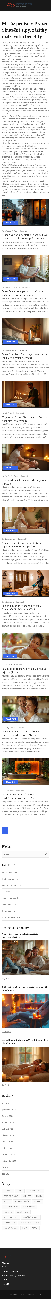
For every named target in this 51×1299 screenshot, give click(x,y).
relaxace (8, 1191)
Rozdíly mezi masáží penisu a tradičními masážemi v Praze (20, 796)
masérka (8, 1212)
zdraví (35, 1228)
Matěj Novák (9, 413)
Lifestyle (6, 891)
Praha (19, 1191)
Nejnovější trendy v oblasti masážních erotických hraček (20, 935)
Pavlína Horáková (11, 476)
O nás (4, 1267)
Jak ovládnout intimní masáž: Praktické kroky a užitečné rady (25, 1042)
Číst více (26, 958)
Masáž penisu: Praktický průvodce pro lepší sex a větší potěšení (25, 356)
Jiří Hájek (8, 665)
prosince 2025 (8, 1154)
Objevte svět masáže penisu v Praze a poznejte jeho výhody (24, 418)
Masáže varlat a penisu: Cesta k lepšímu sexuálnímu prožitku (21, 544)
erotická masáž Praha (29, 1223)
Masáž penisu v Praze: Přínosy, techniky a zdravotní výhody (20, 733)
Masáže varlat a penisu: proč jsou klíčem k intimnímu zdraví (22, 293)
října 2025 (6, 1167)
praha (39, 1196)
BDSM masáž (9, 1223)
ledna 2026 (7, 1148)
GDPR (4, 1279)
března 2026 (8, 1135)
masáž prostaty (11, 1217)
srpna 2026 (7, 1103)
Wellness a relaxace (11, 885)
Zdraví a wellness (10, 872)
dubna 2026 (7, 1128)
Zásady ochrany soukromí (13, 1275)
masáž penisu (23, 1212)
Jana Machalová (10, 539)
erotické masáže (22, 1201)
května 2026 (8, 1122)
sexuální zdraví (11, 1207)
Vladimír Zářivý (11, 231)
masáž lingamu (10, 1228)
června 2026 (7, 1116)
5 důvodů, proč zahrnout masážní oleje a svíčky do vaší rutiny (25, 988)
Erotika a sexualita (11, 917)
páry (24, 1228)
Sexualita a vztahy (10, 898)
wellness (27, 1196)
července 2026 (9, 1109)
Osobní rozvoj (8, 911)
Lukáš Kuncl (9, 791)
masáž (7, 1201)
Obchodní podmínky (11, 1271)
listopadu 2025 (9, 1161)
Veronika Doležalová (12, 287)
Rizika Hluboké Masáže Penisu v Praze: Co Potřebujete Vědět (21, 607)
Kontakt (5, 1284)
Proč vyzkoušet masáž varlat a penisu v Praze (24, 481)
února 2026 (7, 1141)
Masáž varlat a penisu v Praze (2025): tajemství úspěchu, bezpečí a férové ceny (25, 236)
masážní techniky (30, 1217)
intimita (37, 1201)
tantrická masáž (35, 1191)
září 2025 (6, 1173)
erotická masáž (11, 1196)
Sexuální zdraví (9, 904)
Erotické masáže (10, 879)
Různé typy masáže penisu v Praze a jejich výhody (24, 670)
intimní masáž (29, 1207)
